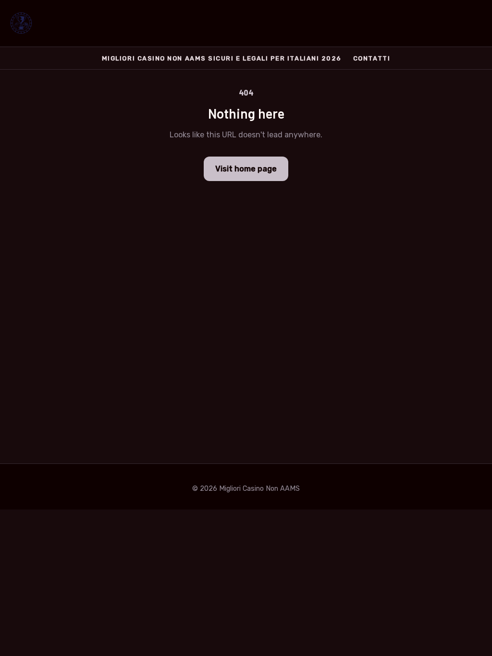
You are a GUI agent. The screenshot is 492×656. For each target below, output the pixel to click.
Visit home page (246, 168)
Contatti (371, 58)
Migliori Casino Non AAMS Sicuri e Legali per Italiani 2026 (222, 58)
